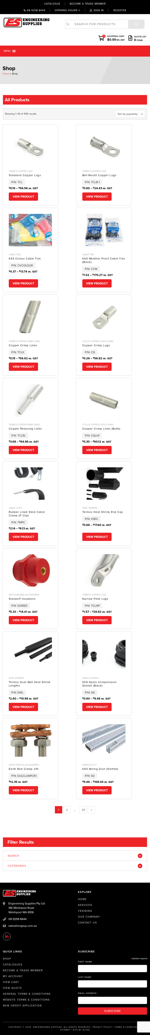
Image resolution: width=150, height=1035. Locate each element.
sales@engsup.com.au (22, 926)
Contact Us (87, 922)
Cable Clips (15, 508)
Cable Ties (14, 254)
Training (85, 910)
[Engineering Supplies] (26, 22)
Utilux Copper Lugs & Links (97, 341)
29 (83, 810)
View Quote (12, 988)
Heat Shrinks (89, 508)
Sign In (99, 10)
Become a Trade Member (23, 970)
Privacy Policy (102, 1027)
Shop (7, 958)
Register (119, 10)
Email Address (88, 993)
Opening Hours (64, 10)
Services (85, 905)
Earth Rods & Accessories (24, 765)
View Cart (11, 982)
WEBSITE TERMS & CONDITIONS (26, 999)
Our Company (89, 916)
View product (23, 197)
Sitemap (65, 1030)
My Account (13, 976)
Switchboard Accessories (24, 594)
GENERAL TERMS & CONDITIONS (27, 993)
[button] (7, 51)
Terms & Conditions (127, 1027)
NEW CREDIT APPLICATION (22, 1005)
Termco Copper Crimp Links (24, 341)
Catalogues (12, 964)
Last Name (84, 977)
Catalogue (52, 3)
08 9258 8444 (35, 10)
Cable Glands (90, 678)
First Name (85, 961)
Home (6, 73)
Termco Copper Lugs (21, 171)
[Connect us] (7, 936)
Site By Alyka (81, 1030)
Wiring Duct (89, 765)
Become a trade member (88, 3)
